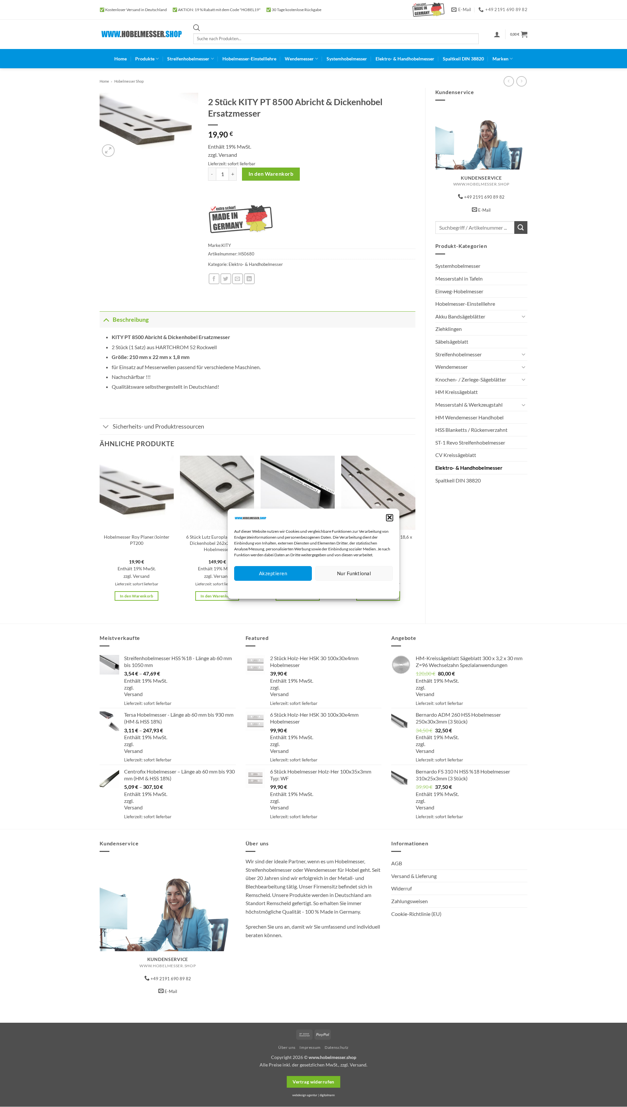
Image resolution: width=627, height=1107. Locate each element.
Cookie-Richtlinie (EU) (416, 914)
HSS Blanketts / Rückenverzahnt (471, 430)
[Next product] (509, 81)
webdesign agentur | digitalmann (313, 1095)
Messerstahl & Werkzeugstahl (469, 404)
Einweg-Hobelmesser (459, 291)
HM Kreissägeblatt (456, 392)
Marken (500, 58)
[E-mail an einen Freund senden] (237, 278)
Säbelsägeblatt (451, 341)
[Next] (415, 534)
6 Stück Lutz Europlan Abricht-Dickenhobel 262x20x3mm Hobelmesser (217, 543)
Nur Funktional (354, 573)
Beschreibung (131, 319)
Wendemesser (299, 58)
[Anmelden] (497, 34)
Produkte (144, 58)
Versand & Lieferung (414, 876)
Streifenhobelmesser (188, 58)
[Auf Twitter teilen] (225, 278)
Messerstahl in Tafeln (459, 278)
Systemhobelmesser (347, 58)
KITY (226, 245)
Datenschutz (319, 588)
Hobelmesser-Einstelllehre (249, 58)
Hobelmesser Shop (129, 81)
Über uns (287, 1047)
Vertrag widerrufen (313, 1081)
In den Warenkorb (271, 174)
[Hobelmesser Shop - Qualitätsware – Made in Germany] (142, 34)
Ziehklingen (448, 329)
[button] (389, 517)
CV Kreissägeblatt (455, 455)
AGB (396, 863)
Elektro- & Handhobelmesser (405, 58)
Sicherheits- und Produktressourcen (158, 426)
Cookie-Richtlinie (290, 588)
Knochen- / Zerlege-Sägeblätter (470, 379)
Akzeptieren (273, 573)
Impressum (342, 588)
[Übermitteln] (520, 227)
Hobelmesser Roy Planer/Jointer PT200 (136, 540)
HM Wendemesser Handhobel (469, 417)
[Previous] (100, 534)
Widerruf (401, 888)
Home (120, 58)
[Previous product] (521, 81)
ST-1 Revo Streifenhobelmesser (470, 442)
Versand (227, 155)
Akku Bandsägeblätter (460, 316)
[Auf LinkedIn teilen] (249, 278)
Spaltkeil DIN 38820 (463, 58)
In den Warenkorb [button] (136, 596)
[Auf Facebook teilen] (214, 278)
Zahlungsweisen (409, 901)
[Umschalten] (523, 316)
